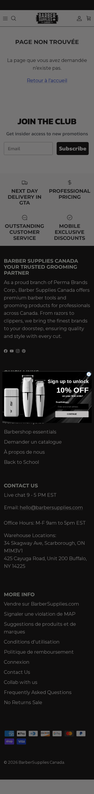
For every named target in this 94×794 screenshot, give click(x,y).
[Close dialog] (89, 374)
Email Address (62, 402)
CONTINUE (72, 414)
